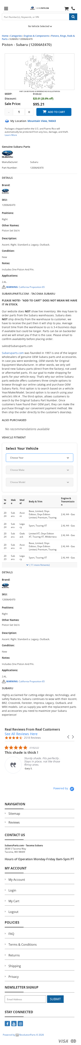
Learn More (11, 135)
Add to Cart (56, 112)
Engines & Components (36, 35)
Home (5, 35)
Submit (55, 999)
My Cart (13, 901)
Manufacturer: (10, 162)
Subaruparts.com (13, 353)
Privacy (13, 977)
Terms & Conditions (22, 944)
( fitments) (40, 565)
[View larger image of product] (39, 71)
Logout (13, 912)
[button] (68, 736)
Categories (16, 35)
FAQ (11, 934)
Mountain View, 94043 (42, 120)
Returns (14, 955)
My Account (16, 880)
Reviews (14, 822)
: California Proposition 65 (25, 287)
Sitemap (14, 814)
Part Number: (9, 167)
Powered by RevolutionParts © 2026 (23, 1034)
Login (12, 890)
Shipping (14, 966)
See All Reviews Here (21, 734)
